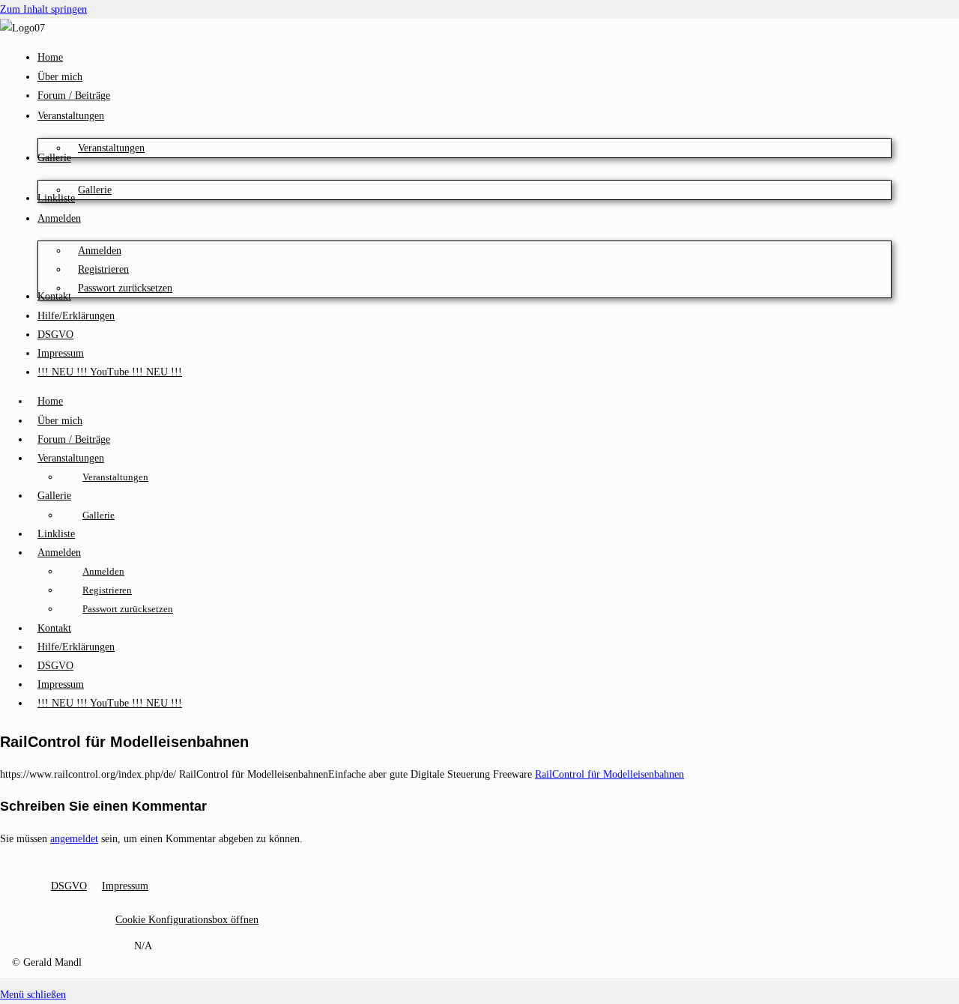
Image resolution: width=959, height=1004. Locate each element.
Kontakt (54, 628)
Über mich (59, 420)
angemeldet (74, 838)
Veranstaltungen (70, 458)
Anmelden (59, 552)
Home (50, 401)
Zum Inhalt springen (43, 9)
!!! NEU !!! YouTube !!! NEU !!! (109, 703)
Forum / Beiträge (73, 439)
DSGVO (55, 665)
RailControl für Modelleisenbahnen (609, 774)
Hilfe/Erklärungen (76, 647)
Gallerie (54, 495)
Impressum (60, 684)
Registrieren (107, 590)
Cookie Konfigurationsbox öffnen (186, 919)
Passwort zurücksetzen (127, 608)
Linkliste (56, 533)
